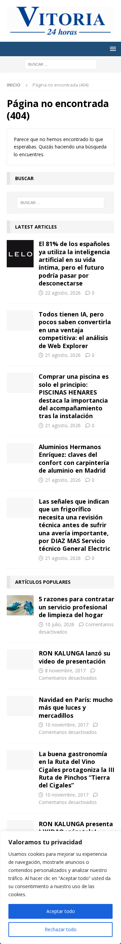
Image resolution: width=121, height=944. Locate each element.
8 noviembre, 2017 (65, 670)
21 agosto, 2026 (63, 355)
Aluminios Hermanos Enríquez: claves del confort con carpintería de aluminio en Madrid (74, 458)
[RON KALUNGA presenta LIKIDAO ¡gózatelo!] (20, 830)
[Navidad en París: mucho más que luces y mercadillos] (20, 706)
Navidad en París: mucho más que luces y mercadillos (76, 707)
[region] (60, 887)
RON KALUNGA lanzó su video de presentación (74, 657)
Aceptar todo (60, 911)
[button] (111, 48)
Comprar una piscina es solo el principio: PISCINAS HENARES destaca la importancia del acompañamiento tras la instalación (74, 396)
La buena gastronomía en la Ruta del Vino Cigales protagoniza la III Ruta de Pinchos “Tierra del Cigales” (76, 769)
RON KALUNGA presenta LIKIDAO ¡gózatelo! (76, 828)
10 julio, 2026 (59, 624)
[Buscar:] (61, 64)
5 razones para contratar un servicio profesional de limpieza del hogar (76, 607)
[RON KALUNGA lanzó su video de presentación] (20, 659)
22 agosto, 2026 (63, 293)
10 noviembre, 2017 (66, 724)
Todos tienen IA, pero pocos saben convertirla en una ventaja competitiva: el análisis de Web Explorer (75, 330)
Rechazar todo (61, 929)
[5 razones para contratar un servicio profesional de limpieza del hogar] (20, 605)
